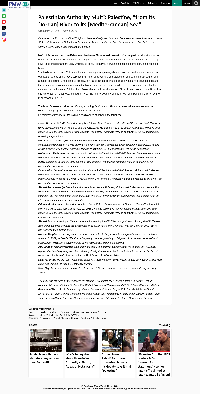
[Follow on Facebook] (4, 34)
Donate (177, 3)
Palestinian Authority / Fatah (93, 318)
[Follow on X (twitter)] (4, 28)
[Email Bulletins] (4, 10)
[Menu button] (3, 3)
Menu (114, 3)
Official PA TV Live (48, 31)
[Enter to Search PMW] (196, 3)
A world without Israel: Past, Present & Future (85, 312)
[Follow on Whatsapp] (4, 16)
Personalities (45, 318)
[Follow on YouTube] (4, 22)
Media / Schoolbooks (49, 315)
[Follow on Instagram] (4, 40)
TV (61, 315)
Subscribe (152, 3)
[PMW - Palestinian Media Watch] (19, 5)
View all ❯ (165, 325)
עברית (187, 3)
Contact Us (165, 3)
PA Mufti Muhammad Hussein (66, 318)
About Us (125, 3)
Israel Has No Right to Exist (51, 312)
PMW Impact (138, 3)
